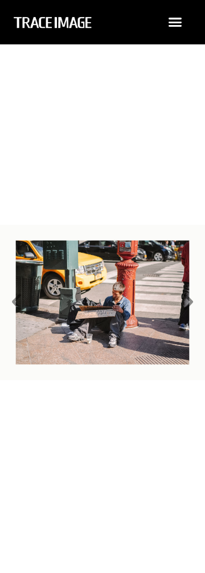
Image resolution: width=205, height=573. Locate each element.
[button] (175, 22)
